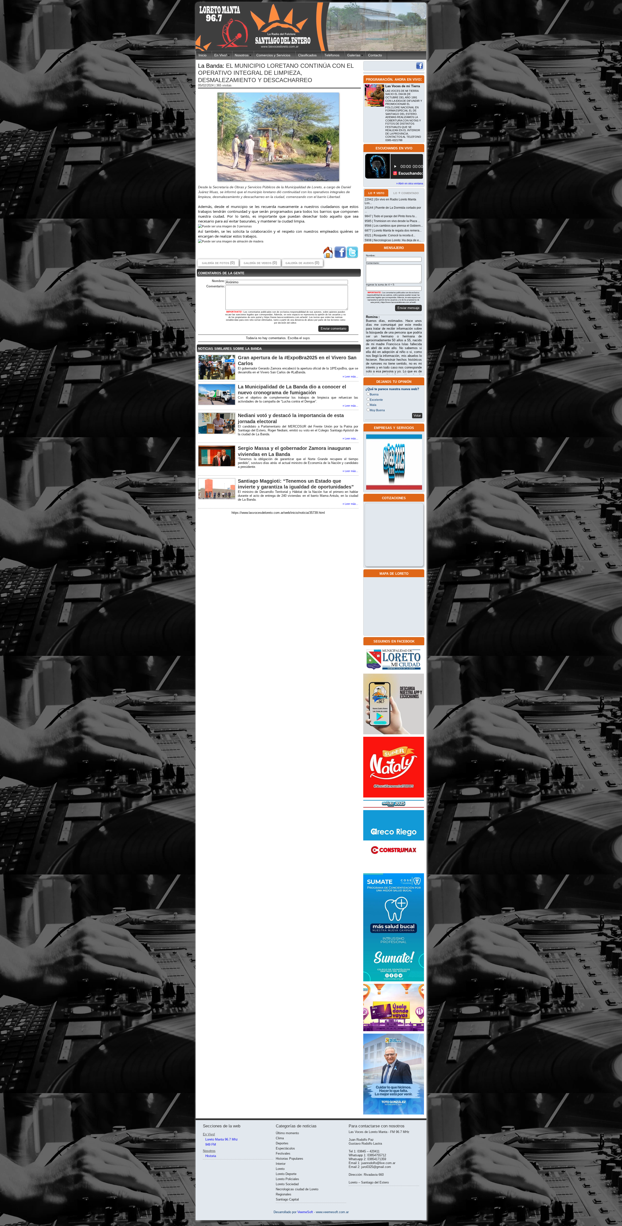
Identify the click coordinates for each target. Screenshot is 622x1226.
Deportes (282, 1143)
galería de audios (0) (302, 263)
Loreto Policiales (287, 1179)
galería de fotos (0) (218, 263)
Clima (280, 1138)
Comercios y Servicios (273, 55)
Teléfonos (331, 55)
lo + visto (376, 193)
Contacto (375, 55)
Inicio (203, 55)
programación (379, 79)
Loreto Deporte (286, 1174)
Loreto (280, 1169)
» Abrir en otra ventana (409, 183)
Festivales (283, 1153)
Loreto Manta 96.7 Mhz (221, 1139)
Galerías (353, 55)
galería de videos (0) (260, 263)
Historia (210, 1156)
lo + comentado (406, 193)
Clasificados (307, 55)
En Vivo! (220, 55)
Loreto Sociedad (287, 1184)
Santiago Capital (287, 1199)
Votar (417, 415)
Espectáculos (285, 1148)
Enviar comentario (333, 328)
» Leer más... (350, 376)
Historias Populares (289, 1158)
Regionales (283, 1194)
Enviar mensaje (408, 308)
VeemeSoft (305, 1212)
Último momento (287, 1133)
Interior (280, 1164)
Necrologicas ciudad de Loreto (297, 1189)
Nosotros (242, 55)
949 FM (210, 1144)
